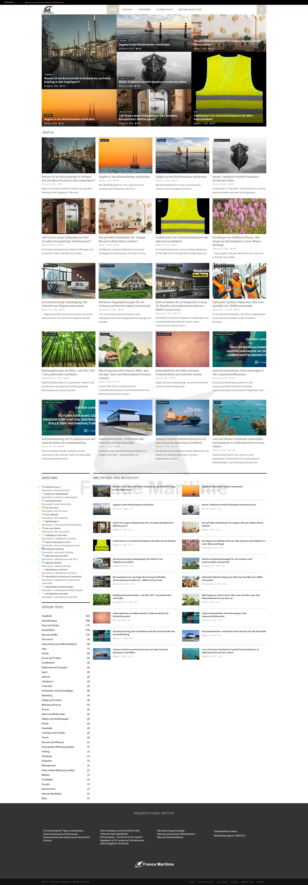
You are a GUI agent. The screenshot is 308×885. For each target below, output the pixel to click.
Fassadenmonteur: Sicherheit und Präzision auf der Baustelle (234, 631)
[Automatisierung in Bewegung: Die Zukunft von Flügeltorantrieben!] (68, 281)
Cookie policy (164, 9)
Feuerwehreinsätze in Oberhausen (60, 834)
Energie (46, 784)
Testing (45, 751)
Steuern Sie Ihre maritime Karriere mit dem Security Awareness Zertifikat (140, 651)
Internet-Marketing (51, 793)
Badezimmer (49, 789)
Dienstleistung (49, 620)
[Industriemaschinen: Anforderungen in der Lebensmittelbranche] (239, 349)
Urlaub (217, 402)
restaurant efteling (54, 549)
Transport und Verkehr (53, 733)
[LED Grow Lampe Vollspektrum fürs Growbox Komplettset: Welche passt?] (68, 216)
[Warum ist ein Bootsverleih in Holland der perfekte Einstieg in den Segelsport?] (68, 155)
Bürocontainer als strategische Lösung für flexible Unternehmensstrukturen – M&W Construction (181, 305)
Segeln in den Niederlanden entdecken (69, 119)
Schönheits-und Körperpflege (57, 690)
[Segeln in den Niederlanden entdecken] (125, 155)
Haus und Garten (126, 112)
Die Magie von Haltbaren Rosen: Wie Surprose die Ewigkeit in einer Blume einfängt (237, 241)
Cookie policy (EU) (206, 882)
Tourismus (47, 639)
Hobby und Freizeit (127, 78)
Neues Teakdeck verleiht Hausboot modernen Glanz (152, 82)
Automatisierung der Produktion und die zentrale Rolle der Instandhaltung (144, 633)
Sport (44, 672)
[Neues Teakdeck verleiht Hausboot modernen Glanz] (239, 155)
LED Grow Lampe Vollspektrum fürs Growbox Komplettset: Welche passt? (148, 117)
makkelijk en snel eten (56, 535)
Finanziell (47, 686)
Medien (46, 775)
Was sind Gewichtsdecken (170, 837)
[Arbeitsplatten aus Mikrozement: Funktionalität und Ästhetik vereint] (182, 349)
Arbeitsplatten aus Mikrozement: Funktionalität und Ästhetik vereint (140, 614)
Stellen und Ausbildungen (55, 719)
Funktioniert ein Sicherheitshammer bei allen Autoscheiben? (223, 117)
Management (163, 402)
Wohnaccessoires (51, 705)
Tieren (45, 737)
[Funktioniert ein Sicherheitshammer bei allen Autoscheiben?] (182, 216)
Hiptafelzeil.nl (52, 521)
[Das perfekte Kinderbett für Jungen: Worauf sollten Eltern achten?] (125, 216)
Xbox (44, 798)
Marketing (47, 695)
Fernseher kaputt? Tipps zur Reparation (63, 830)
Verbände (47, 756)
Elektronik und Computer (224, 266)
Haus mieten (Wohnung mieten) (58, 770)
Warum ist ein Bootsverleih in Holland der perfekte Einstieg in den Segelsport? (77, 80)
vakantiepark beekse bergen (59, 587)
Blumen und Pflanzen (53, 742)
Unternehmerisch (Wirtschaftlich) (59, 644)
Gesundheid (48, 630)
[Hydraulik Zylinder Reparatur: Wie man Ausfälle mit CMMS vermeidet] (239, 281)
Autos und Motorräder (53, 714)
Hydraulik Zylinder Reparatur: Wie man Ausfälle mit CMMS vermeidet (232, 578)
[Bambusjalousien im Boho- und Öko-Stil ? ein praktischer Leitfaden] (68, 349)
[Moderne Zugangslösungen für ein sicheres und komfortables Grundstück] (125, 281)
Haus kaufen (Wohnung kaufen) (170, 266)
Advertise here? (53, 487)
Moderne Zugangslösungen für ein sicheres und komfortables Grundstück (227, 560)
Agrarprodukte (49, 634)
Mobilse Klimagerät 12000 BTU (229, 835)
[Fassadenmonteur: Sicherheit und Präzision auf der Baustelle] (125, 417)
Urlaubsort (49, 74)
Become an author (190, 9)
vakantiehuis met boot (56, 569)
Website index (247, 882)
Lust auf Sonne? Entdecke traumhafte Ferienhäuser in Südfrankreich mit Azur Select (239, 442)
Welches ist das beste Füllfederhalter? (176, 834)
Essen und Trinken (51, 658)
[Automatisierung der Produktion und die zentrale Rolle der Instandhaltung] (68, 417)
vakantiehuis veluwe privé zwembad (63, 576)
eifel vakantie (51, 514)
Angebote (48, 115)
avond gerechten (53, 501)
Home (113, 9)
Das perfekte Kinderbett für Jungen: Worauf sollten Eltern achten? (227, 43)
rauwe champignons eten (58, 542)
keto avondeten (53, 528)
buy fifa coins (51, 507)
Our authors (222, 882)
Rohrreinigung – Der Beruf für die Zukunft (121, 837)
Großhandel (48, 662)
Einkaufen (105, 334)
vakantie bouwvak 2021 (57, 556)
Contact (127, 9)
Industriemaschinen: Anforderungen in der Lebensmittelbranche (224, 614)
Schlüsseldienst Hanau (225, 831)
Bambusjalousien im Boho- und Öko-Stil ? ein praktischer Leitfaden (142, 596)
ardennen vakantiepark (56, 494)
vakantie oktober (53, 562)
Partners (144, 9)
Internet (46, 677)
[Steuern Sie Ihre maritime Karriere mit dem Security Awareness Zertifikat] (182, 417)
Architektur (47, 779)
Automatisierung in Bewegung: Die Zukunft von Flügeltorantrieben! (138, 560)
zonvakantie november (56, 593)
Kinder (45, 723)
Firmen (104, 402)
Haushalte (47, 728)
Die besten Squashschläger (171, 830)
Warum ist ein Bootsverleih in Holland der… (45, 2)
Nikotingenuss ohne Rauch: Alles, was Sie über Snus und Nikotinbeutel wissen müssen (125, 374)
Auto (196, 112)
